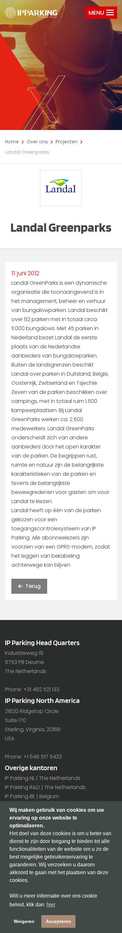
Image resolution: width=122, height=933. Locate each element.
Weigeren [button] (24, 921)
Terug (33, 586)
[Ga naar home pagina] (31, 12)
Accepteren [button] (58, 921)
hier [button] (51, 904)
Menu (96, 12)
